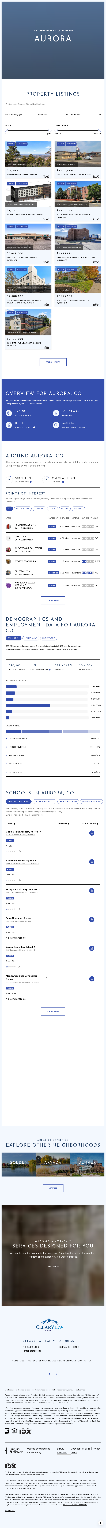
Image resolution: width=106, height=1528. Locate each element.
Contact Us (85, 1360)
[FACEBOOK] (49, 1373)
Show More (53, 1011)
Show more (53, 600)
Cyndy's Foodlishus (25, 561)
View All (53, 1188)
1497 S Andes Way (23, 588)
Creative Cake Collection (28, 548)
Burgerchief (21, 571)
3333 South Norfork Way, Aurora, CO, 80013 (22, 982)
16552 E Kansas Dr (24, 574)
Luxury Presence (62, 1450)
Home (15, 1360)
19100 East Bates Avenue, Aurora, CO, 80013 (22, 864)
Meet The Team (28, 1360)
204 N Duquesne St (24, 551)
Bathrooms (42, 114)
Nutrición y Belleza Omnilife (25, 584)
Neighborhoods (66, 1360)
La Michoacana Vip (24, 525)
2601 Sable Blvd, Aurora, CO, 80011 (19, 921)
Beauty (66, 509)
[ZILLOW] (56, 1373)
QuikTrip (19, 537)
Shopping (40, 509)
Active (53, 509)
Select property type (13, 114)
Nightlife (79, 509)
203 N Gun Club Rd (24, 528)
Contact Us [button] (53, 1267)
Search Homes (53, 362)
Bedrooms (75, 114)
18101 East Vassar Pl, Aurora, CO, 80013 (20, 950)
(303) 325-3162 (31, 1347)
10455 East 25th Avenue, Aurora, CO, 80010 (22, 892)
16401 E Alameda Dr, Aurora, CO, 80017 (20, 835)
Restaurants (24, 509)
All (10, 509)
